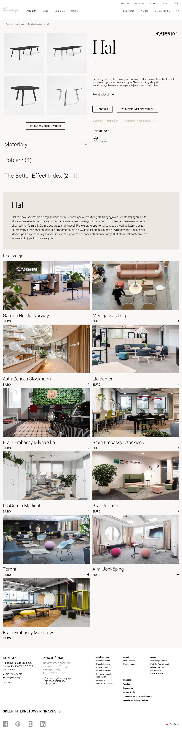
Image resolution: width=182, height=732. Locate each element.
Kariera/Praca (156, 673)
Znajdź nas (124, 3)
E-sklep (176, 3)
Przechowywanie (103, 671)
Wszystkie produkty (105, 683)
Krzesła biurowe (103, 664)
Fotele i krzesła (103, 661)
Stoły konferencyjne (35, 24)
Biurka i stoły (20, 24)
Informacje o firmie (158, 661)
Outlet (164, 3)
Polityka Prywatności (159, 664)
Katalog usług (129, 664)
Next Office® (129, 661)
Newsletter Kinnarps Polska (135, 700)
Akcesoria (100, 680)
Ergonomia (128, 688)
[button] (137, 109)
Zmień (176, 724)
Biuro (45, 11)
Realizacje (128, 11)
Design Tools (129, 692)
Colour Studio (162, 11)
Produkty (31, 11)
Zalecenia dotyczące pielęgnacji (137, 696)
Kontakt (153, 3)
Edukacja (60, 11)
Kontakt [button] (102, 109)
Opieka (75, 11)
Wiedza (145, 11)
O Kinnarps (139, 3)
